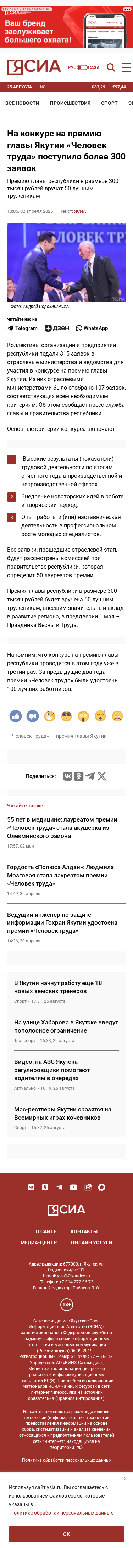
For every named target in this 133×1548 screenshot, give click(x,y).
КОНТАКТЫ (84, 1231)
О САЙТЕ (46, 1231)
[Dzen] (57, 328)
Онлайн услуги (91, 1242)
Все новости (22, 103)
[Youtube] (74, 1187)
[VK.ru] (67, 776)
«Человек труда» (29, 736)
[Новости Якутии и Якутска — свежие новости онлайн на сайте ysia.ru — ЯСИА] (34, 67)
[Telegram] (90, 776)
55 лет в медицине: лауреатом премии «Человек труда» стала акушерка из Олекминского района (62, 827)
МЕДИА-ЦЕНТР (39, 1242)
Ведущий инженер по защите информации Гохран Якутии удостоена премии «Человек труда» (62, 923)
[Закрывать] (125, 1478)
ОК (66, 1534)
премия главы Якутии (81, 736)
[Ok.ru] (78, 776)
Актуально (25, 1088)
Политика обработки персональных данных (66, 1460)
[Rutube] (88, 1187)
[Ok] (45, 1187)
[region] (66, 1510)
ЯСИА (80, 211)
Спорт (109, 103)
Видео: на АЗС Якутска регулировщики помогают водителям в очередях (52, 1070)
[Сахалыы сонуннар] (84, 67)
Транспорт (24, 1040)
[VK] (31, 1187)
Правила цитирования (80, 1398)
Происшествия (70, 103)
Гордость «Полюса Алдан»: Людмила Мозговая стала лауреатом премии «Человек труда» (60, 875)
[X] (101, 776)
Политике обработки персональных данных (61, 1513)
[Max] (102, 1187)
